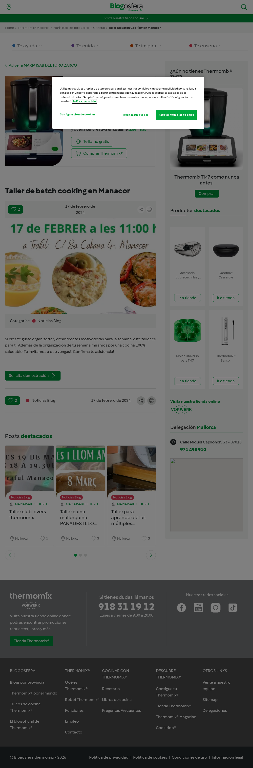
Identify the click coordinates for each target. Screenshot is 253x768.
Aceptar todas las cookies (176, 114)
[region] (128, 102)
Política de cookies (84, 101)
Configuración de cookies (78, 114)
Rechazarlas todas (135, 114)
